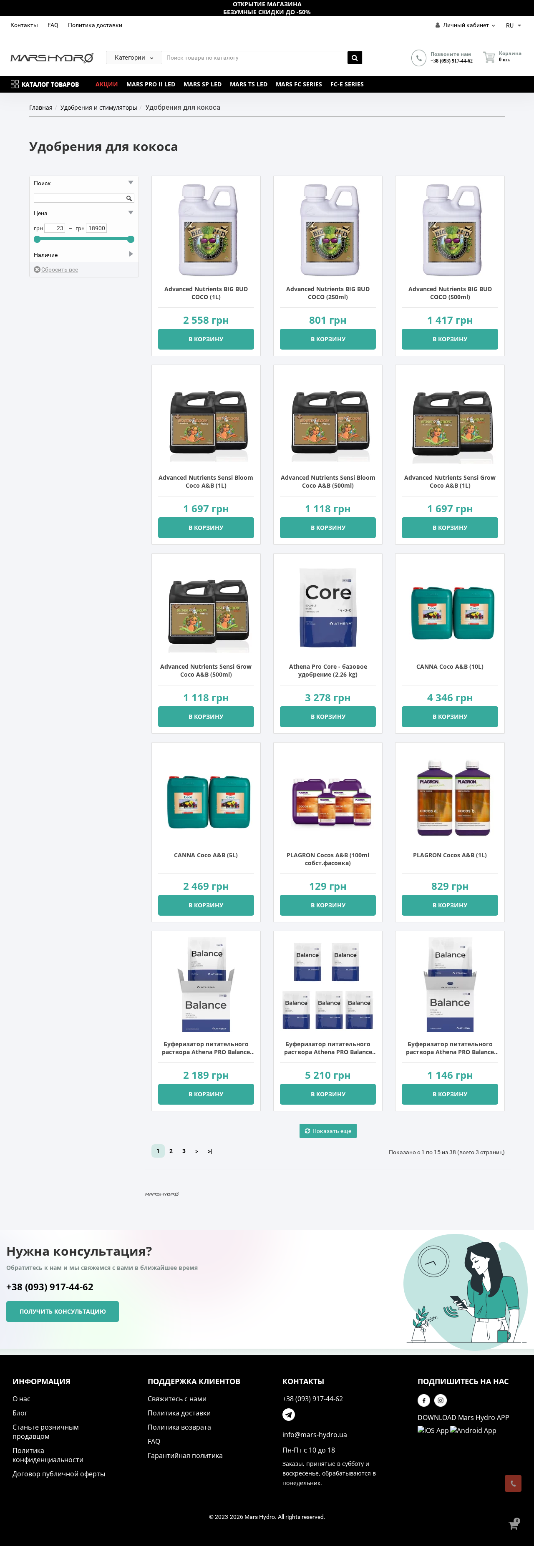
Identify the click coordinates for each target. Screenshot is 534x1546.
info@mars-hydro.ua (314, 1434)
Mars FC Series (299, 84)
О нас (21, 1398)
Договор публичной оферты (59, 1473)
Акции (107, 84)
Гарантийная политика (185, 1455)
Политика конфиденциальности (48, 1455)
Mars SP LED (203, 84)
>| (210, 1151)
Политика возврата (179, 1427)
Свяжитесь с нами (177, 1398)
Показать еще (331, 1131)
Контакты (24, 25)
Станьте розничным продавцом (46, 1432)
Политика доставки (95, 25)
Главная (41, 107)
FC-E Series (347, 84)
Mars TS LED (248, 84)
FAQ (53, 25)
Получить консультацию (63, 1311)
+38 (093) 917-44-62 (452, 61)
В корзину (206, 339)
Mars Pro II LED (150, 84)
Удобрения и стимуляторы (98, 107)
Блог (20, 1413)
